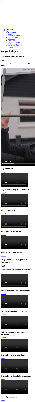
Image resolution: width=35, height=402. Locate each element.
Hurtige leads (11, 39)
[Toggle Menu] (1, 26)
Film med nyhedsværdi (14, 42)
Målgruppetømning (13, 45)
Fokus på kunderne (13, 37)
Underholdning (12, 40)
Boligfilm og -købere (14, 35)
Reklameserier (12, 47)
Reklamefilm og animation (15, 44)
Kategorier (7, 31)
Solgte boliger (12, 32)
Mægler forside (8, 29)
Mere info (3, 172)
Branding (10, 34)
